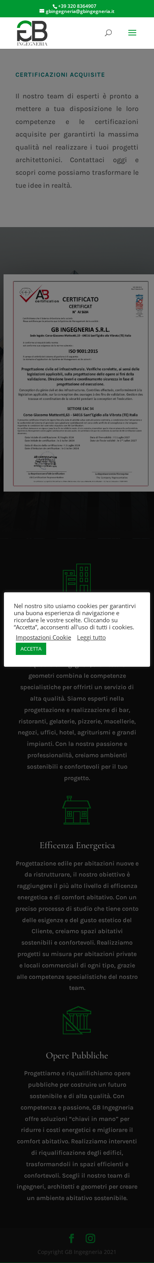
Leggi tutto (91, 637)
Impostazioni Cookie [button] (43, 637)
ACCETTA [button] (31, 648)
